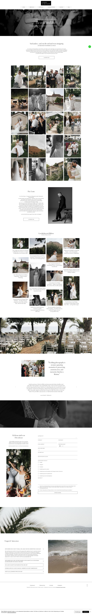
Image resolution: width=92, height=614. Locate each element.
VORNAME (40, 440)
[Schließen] (90, 612)
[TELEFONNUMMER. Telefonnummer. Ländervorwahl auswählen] (60, 446)
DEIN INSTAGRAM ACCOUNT (43, 456)
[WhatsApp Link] (89, 46)
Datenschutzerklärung (11, 612)
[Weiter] (76, 387)
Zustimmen (85, 612)
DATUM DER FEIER (41, 448)
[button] (90, 34)
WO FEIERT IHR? (41, 452)
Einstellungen (78, 612)
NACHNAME (60, 440)
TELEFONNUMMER (62, 444)
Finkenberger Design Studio (60, 587)
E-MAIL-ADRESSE (41, 444)
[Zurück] (15, 387)
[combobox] (57, 438)
